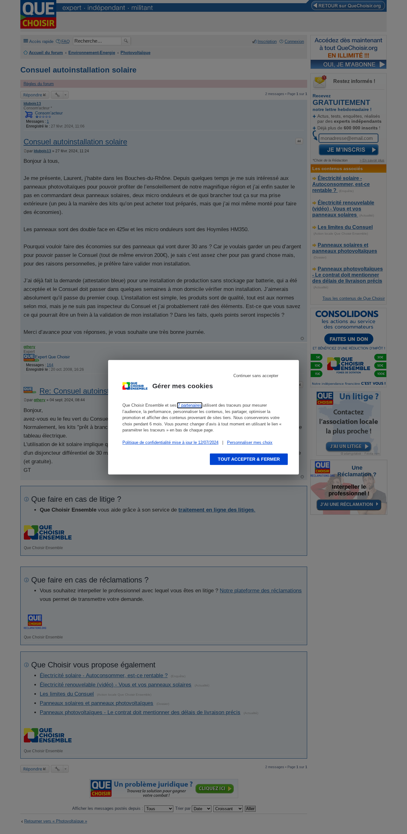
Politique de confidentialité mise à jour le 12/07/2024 (170, 442)
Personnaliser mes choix (249, 442)
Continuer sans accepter (255, 375)
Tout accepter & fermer (249, 458)
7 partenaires (190, 405)
